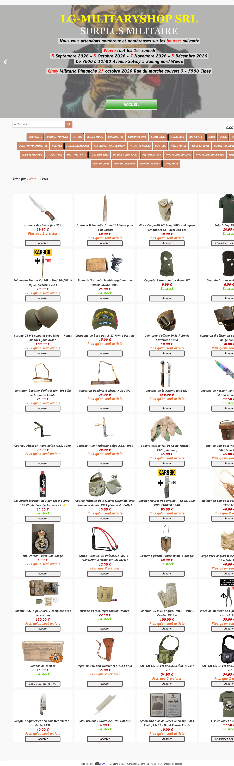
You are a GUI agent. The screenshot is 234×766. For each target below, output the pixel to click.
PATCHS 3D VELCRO (140, 145)
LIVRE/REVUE (171, 163)
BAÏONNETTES (115, 137)
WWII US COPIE (101, 163)
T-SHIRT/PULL (54, 154)
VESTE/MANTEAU (151, 154)
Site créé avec (88, 764)
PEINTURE (160, 145)
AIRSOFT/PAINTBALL (57, 137)
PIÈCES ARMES (178, 145)
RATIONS (77, 137)
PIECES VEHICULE (200, 145)
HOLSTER (57, 145)
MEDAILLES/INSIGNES (77, 145)
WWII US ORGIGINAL (124, 163)
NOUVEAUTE (35, 137)
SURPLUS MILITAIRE (32, 154)
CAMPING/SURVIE (137, 137)
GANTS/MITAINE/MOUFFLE (33, 145)
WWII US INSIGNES (150, 163)
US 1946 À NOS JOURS (125, 154)
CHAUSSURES (177, 137)
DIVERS (223, 137)
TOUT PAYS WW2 (99, 154)
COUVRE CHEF (196, 137)
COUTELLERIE (158, 137)
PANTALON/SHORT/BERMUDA (109, 145)
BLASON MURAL (95, 137)
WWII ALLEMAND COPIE (178, 154)
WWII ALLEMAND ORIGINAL (209, 154)
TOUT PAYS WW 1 (76, 154)
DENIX (211, 137)
